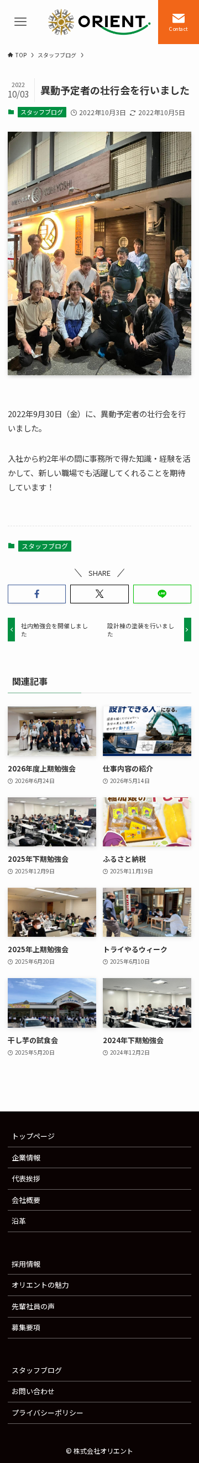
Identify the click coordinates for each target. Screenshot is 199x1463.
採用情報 (26, 1264)
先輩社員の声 (33, 1306)
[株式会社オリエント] (99, 22)
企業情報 (26, 1157)
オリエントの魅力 (40, 1285)
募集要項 (26, 1327)
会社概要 (26, 1200)
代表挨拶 (26, 1178)
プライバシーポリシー (47, 1412)
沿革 (19, 1221)
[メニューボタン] (20, 22)
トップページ (33, 1136)
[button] (37, 594)
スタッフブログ (41, 111)
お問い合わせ (33, 1391)
